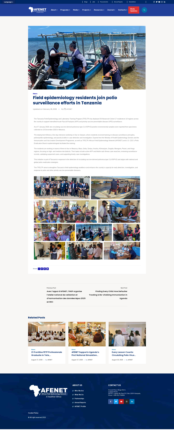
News (35, 94)
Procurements (104, 2)
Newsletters (132, 2)
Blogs (86, 2)
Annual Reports (118, 2)
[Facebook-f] (154, 2)
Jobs (93, 2)
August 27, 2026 (36, 360)
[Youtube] (159, 2)
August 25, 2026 (117, 360)
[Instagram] (162, 2)
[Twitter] (156, 2)
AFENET (69, 109)
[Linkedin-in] (164, 2)
